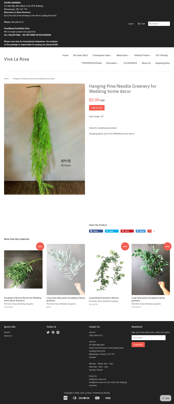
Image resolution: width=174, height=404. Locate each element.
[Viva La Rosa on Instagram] (57, 332)
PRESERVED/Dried (92, 63)
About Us (146, 63)
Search (7, 332)
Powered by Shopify (101, 392)
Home (65, 55)
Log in (131, 23)
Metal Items (122, 55)
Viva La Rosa (16, 59)
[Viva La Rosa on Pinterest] (53, 332)
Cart (143, 23)
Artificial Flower (142, 55)
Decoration (111, 63)
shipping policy (162, 63)
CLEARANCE (130, 63)
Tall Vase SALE (80, 55)
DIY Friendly (162, 55)
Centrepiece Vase (102, 55)
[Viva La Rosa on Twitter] (48, 332)
